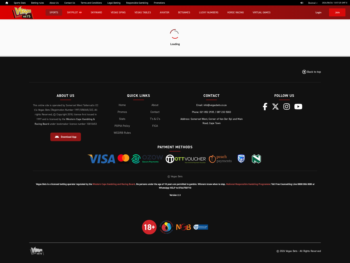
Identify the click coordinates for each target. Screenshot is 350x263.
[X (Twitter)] (275, 106)
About (154, 105)
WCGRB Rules (122, 132)
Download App (68, 136)
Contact (155, 112)
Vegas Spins (118, 12)
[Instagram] (286, 106)
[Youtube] (298, 106)
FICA (155, 125)
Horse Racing (235, 12)
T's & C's (155, 119)
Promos (122, 112)
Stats (122, 119)
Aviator (164, 12)
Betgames (184, 12)
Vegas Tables (143, 12)
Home (122, 105)
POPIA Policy (122, 125)
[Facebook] (265, 106)
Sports (54, 12)
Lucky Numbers (208, 12)
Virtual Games (262, 12)
